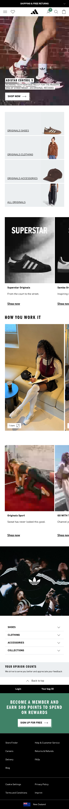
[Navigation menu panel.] (5, 12)
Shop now (13, 303)
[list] (34, 262)
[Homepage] (34, 13)
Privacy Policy (41, 784)
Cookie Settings (13, 784)
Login (18, 689)
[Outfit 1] (34, 377)
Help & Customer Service (47, 743)
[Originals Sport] (29, 492)
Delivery (9, 760)
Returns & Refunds (44, 751)
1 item (12, 426)
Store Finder (11, 743)
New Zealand (39, 804)
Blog (7, 768)
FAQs (37, 760)
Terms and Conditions (16, 793)
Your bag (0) (48, 689)
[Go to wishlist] (13, 12)
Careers (9, 751)
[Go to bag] (64, 12)
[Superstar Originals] (29, 262)
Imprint (38, 793)
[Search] (56, 12)
